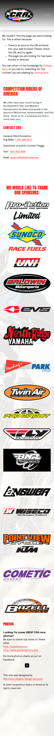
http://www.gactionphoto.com (20, 650)
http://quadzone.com (15, 647)
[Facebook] (27, 665)
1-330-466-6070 (23, 140)
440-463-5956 (18, 151)
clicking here (41, 73)
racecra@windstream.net (24, 157)
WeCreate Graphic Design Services (23, 679)
